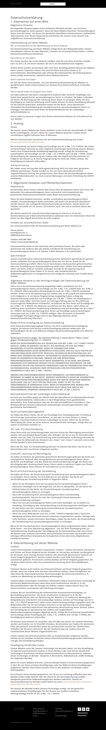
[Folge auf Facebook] (79, 709)
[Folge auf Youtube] (87, 709)
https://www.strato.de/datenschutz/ (27, 142)
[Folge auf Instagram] (83, 709)
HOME (51, 4)
